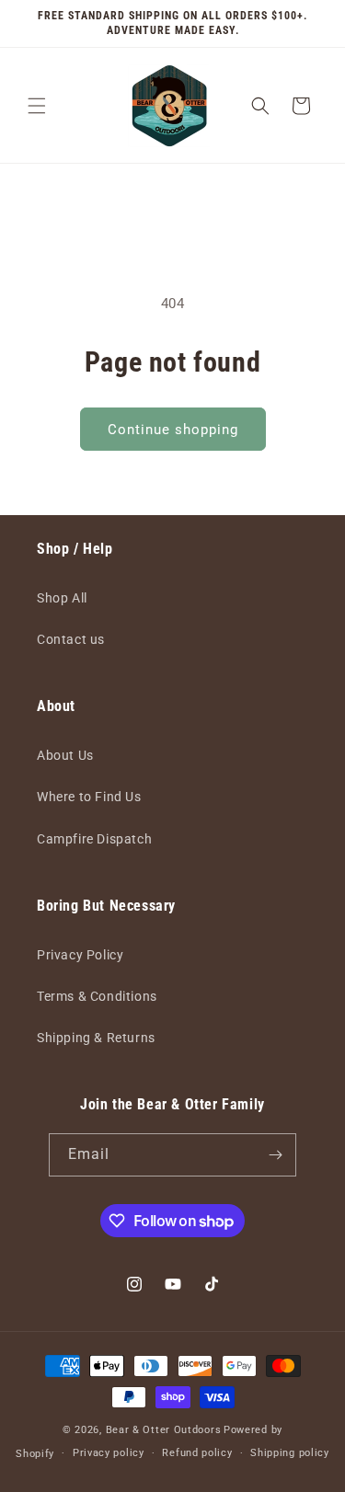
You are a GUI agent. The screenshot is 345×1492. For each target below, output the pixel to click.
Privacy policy (108, 1453)
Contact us (71, 639)
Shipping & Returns (96, 1037)
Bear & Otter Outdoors (164, 1430)
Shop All (62, 598)
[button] (37, 106)
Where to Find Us (89, 796)
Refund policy (197, 1453)
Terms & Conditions (97, 996)
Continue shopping (173, 429)
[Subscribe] (275, 1154)
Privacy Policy (80, 954)
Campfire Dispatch (94, 839)
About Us (65, 755)
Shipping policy (289, 1453)
